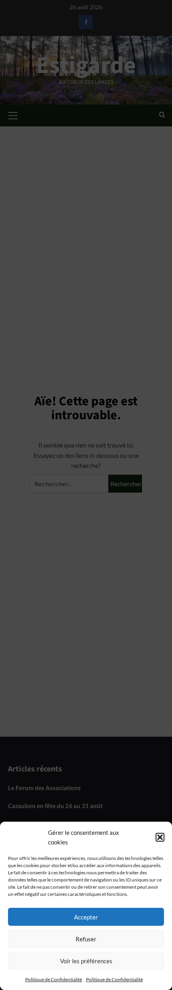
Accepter (86, 917)
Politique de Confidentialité (53, 979)
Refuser (86, 939)
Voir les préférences (86, 960)
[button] (160, 837)
